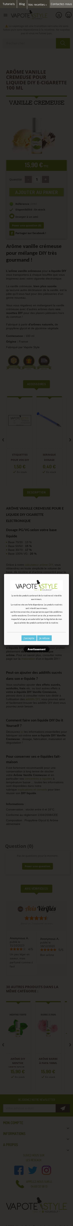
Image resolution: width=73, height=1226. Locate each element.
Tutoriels (9, 4)
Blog (22, 4)
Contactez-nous (61, 4)
